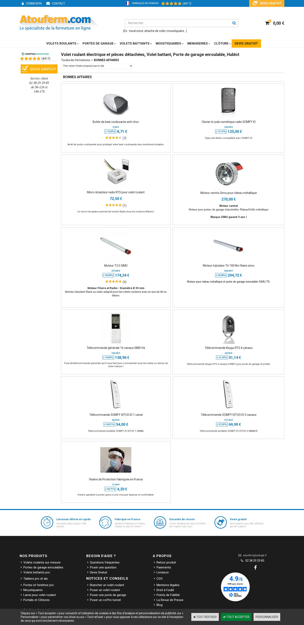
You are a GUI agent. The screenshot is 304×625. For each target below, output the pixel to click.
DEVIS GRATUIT (246, 43)
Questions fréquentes (105, 562)
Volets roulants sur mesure (42, 562)
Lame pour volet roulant (39, 595)
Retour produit (166, 562)
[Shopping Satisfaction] (169, 3)
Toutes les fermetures (75, 60)
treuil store (136, 31)
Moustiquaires (33, 590)
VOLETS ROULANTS (61, 43)
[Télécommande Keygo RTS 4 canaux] (228, 344)
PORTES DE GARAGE (98, 43)
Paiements (164, 567)
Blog (160, 605)
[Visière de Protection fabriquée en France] (115, 475)
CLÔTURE (221, 43)
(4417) (187, 3)
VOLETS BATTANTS (135, 43)
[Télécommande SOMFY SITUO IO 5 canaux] (228, 410)
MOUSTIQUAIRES (168, 43)
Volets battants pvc (36, 572)
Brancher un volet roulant (107, 585)
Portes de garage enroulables (43, 567)
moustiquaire (175, 31)
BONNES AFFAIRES (106, 60)
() (46, 58)
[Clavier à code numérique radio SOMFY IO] (228, 118)
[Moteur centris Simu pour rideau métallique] (228, 189)
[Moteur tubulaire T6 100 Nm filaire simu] (228, 261)
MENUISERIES (197, 43)
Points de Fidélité (168, 595)
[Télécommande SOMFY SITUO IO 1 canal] (115, 410)
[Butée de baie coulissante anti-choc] (115, 118)
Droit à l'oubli (165, 590)
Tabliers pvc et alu (35, 578)
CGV (160, 578)
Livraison (163, 572)
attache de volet (154, 31)
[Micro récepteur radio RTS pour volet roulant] (115, 188)
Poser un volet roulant (105, 590)
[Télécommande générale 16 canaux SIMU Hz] (115, 344)
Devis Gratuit (98, 572)
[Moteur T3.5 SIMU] (115, 261)
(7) (124, 138)
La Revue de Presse (170, 600)
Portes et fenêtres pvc (38, 585)
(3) (124, 282)
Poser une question (103, 567)
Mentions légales (168, 585)
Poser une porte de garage (108, 595)
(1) (124, 205)
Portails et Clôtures (36, 600)
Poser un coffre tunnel (105, 600)
